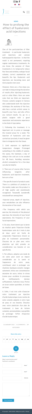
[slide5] (16, 42)
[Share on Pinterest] (13, 339)
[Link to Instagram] (14, 1)
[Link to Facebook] (19, 1)
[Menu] (27, 12)
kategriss (16, 327)
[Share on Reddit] (25, 339)
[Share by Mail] (28, 339)
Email (25, 371)
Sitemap (27, 411)
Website (26, 377)
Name (25, 365)
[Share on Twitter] (7, 339)
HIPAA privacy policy (20, 411)
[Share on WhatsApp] (10, 339)
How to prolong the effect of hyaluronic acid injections (16, 28)
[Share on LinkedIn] (16, 339)
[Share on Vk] (22, 339)
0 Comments (20, 324)
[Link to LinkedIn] (17, 1)
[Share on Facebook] (4, 339)
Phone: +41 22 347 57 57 (16, 7)
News (16, 21)
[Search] (23, 12)
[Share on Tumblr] (19, 339)
